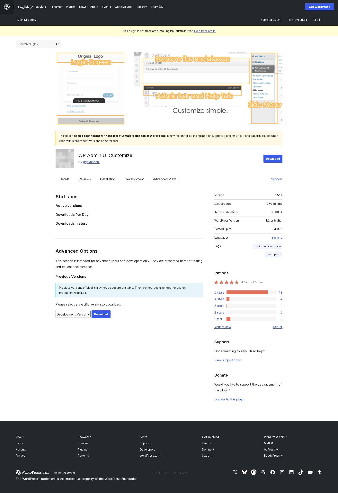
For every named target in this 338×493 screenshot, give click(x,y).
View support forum (228, 360)
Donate (208, 449)
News (19, 443)
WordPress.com (276, 437)
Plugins (82, 449)
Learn (143, 437)
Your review (222, 327)
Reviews (85, 179)
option (268, 246)
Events (206, 443)
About (19, 437)
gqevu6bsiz (91, 162)
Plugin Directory (26, 19)
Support (276, 179)
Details (64, 179)
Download (273, 158)
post (268, 254)
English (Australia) (64, 472)
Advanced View (164, 179)
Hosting (21, 449)
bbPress (271, 449)
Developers (147, 449)
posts (277, 254)
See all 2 (277, 237)
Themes (83, 443)
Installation (108, 179)
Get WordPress (319, 6)
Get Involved (210, 437)
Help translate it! (205, 30)
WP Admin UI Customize (105, 155)
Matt (268, 443)
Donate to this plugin (229, 399)
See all (277, 327)
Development (134, 179)
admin (257, 246)
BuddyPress (273, 455)
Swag (207, 455)
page (278, 246)
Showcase (84, 437)
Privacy (20, 455)
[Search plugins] (57, 44)
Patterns (83, 455)
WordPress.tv (150, 455)
